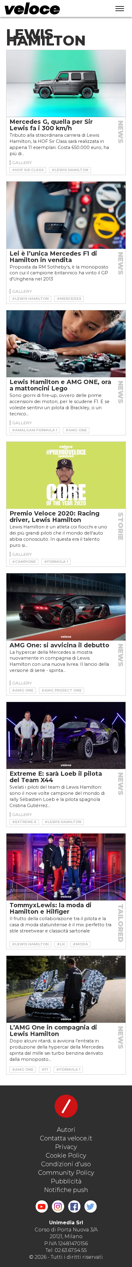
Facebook (74, 1206)
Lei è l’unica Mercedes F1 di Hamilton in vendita (53, 257)
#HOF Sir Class (28, 170)
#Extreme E (24, 822)
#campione (24, 561)
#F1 (44, 1069)
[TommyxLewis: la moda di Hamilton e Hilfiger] (66, 867)
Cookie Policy (66, 1155)
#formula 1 (56, 561)
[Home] (51, 8)
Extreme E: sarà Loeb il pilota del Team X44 (56, 777)
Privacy (66, 1147)
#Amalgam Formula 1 (34, 430)
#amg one (76, 430)
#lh (61, 944)
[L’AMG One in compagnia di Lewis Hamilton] (66, 989)
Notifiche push (66, 1190)
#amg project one (61, 690)
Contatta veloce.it (66, 1138)
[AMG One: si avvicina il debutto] (66, 606)
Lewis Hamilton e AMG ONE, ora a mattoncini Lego (60, 385)
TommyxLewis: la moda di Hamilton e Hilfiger (50, 908)
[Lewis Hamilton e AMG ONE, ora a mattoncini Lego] (66, 343)
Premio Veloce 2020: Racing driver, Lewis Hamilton (54, 517)
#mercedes (69, 298)
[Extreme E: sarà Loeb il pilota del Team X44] (66, 735)
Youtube (42, 1206)
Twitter (90, 1206)
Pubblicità (66, 1181)
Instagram (58, 1206)
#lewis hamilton (70, 170)
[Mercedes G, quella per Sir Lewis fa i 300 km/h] (66, 83)
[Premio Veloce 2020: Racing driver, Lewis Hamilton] (66, 475)
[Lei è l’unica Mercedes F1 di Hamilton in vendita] (66, 215)
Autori (66, 1129)
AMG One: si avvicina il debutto (59, 645)
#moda (80, 944)
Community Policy (66, 1172)
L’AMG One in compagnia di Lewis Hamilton (53, 1031)
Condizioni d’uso (66, 1164)
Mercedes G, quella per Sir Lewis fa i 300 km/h (51, 125)
